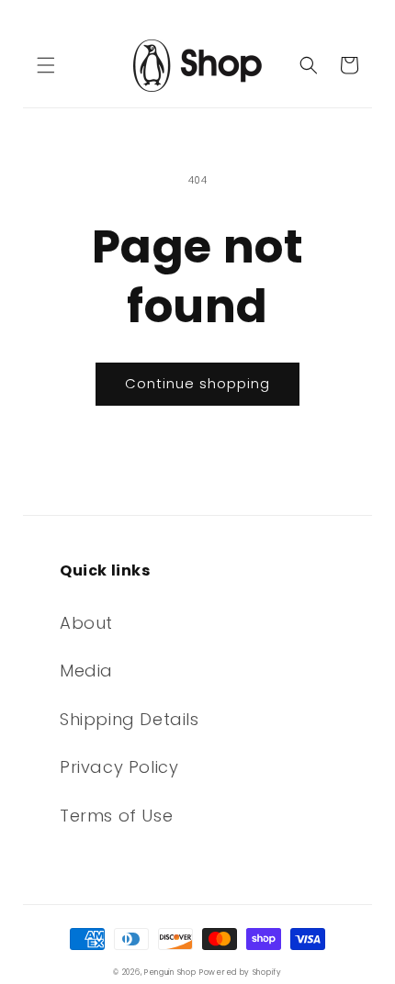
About (86, 622)
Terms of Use (116, 815)
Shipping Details (129, 719)
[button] (46, 65)
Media (86, 670)
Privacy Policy (119, 766)
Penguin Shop (170, 972)
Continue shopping (197, 383)
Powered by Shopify (240, 972)
